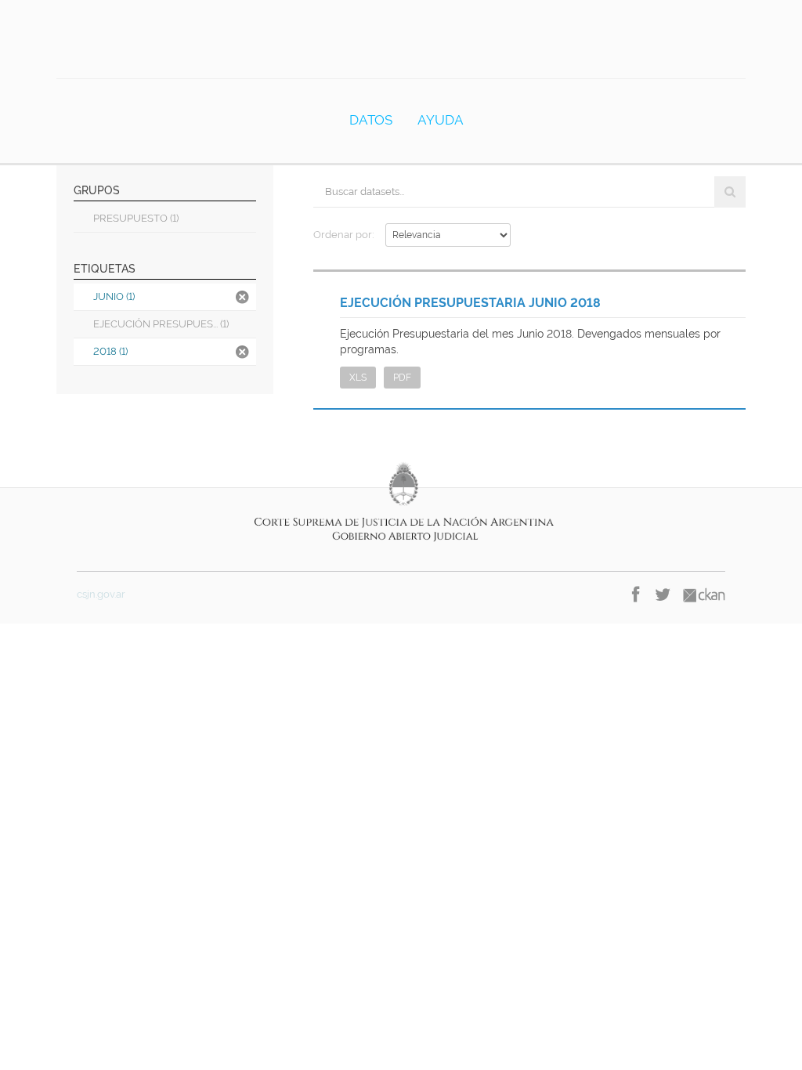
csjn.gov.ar (101, 594)
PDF (402, 377)
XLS (358, 377)
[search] (730, 192)
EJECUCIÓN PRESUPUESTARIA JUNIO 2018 (470, 302)
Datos (370, 120)
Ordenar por (342, 234)
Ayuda (440, 120)
